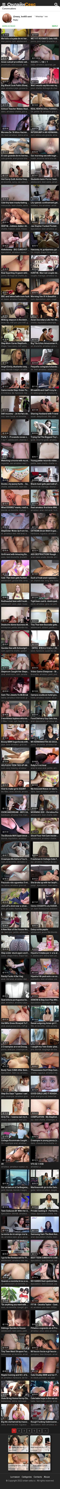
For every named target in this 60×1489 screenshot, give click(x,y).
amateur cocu (52, 276)
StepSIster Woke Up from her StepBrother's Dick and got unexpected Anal (15, 531)
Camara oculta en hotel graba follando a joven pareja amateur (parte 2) (45, 695)
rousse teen (27, 604)
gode (33, 440)
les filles (4, 791)
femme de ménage (40, 487)
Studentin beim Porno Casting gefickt (45, 179)
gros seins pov (26, 744)
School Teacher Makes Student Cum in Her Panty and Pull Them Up (15, 109)
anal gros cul (41, 1096)
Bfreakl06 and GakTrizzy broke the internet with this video (45, 390)
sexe (18, 229)
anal (42, 510)
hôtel (33, 698)
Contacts (38, 1477)
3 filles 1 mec (7, 721)
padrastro (35, 979)
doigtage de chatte (50, 1049)
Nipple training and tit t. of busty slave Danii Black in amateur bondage (15, 1375)
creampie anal (22, 1049)
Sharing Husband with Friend (44, 414)
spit (15, 721)
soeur (3, 956)
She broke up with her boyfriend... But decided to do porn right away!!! (45, 882)
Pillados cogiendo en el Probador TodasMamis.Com (45, 1328)
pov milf (22, 322)
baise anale (41, 557)
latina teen (49, 956)
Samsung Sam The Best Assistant (45, 1234)
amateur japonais (44, 65)
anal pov (11, 1049)
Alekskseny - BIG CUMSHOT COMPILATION (15, 249)
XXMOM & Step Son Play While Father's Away (45, 1000)
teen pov (8, 932)
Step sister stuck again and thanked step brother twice (15, 953)
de (32, 369)
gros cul (48, 604)
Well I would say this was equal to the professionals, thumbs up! (45, 85)
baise (6, 299)
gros (20, 1237)
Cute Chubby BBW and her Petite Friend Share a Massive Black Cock (45, 1375)
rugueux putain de (27, 1424)
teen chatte (17, 205)
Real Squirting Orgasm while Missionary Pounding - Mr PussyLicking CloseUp (15, 273)
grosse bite (24, 88)
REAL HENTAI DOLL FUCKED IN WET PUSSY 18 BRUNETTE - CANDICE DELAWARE (45, 109)
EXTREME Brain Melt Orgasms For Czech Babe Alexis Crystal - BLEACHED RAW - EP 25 (45, 531)
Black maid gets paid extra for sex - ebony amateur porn (45, 484)
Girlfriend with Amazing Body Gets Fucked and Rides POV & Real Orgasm (15, 554)
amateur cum (27, 674)
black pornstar (40, 1378)
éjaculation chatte (45, 1213)
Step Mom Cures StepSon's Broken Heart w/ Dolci (15, 343)
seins (3, 1424)
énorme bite (12, 1424)
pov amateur (28, 111)
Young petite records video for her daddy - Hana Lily (45, 460)
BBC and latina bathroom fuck (15, 296)
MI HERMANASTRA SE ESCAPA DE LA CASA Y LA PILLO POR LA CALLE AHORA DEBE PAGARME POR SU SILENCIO (45, 742)
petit (50, 674)
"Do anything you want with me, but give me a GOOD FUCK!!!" (15, 1304)
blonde (4, 510)
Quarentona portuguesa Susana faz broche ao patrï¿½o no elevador (15, 1000)
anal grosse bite (20, 158)
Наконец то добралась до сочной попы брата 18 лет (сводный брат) (45, 249)
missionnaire (27, 229)
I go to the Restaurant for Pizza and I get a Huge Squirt (15, 1258)
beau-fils (5, 322)
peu (3, 1096)
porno (8, 41)
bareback (5, 815)
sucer (33, 416)
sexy (3, 369)
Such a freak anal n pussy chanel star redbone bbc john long (45, 578)
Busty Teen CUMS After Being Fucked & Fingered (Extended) (15, 1070)
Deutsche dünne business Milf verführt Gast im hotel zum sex (15, 625)
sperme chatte (13, 651)
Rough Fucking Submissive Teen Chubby (45, 1422)
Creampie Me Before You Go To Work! (15, 859)
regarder (5, 463)
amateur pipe (12, 88)
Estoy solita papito (39, 929)
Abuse (47, 1477)
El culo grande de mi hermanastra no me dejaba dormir (15, 155)
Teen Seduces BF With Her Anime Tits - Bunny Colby (15, 1211)
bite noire (54, 580)
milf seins (22, 346)
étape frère (46, 252)
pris (32, 1049)
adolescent (36, 182)
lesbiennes (55, 909)
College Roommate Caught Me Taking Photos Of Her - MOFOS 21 (15, 1140)
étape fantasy (25, 956)
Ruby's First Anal (38, 765)
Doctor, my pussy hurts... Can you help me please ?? (15, 484)
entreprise (6, 627)
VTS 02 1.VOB (37, 1164)
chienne (23, 440)
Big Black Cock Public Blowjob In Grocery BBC (15, 85)
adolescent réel (27, 932)
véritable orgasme (25, 862)
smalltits (24, 369)
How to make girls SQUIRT (13, 789)
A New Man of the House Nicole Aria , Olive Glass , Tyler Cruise (15, 929)
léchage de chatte (51, 88)
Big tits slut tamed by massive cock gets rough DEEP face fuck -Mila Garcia (15, 1422)
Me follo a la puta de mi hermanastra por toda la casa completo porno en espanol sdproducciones (15, 38)
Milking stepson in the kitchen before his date (15, 320)
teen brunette (12, 557)
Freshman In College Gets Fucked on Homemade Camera (45, 859)
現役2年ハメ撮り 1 (39, 62)
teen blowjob (47, 1260)
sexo (42, 1331)
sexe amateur (12, 744)
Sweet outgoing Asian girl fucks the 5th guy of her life (45, 1023)
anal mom (10, 674)
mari (25, 815)
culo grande (6, 158)
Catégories (27, 1477)
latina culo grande (44, 135)
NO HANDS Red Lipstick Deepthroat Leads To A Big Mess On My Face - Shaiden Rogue (45, 1281)
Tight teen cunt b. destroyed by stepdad (45, 601)
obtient (45, 627)
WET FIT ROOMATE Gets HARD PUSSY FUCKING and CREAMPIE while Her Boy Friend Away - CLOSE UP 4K (45, 38)
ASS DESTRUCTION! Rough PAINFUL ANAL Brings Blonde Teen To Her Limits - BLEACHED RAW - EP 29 (45, 554)
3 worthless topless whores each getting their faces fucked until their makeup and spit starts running (15, 718)
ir (31, 956)
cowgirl (20, 1307)
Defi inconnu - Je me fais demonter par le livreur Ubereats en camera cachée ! (15, 414)
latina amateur (25, 135)
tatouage (46, 1002)
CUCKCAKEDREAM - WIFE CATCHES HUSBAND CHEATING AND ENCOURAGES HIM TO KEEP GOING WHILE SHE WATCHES (15, 812)
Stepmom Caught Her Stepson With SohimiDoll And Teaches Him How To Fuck (15, 671)
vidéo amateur (52, 1026)
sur (32, 862)
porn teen (41, 41)
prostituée (6, 65)
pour (33, 88)
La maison (15, 1477)
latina (3, 698)
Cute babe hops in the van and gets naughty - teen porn (45, 1398)
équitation (13, 838)
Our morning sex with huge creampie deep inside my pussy (45, 155)
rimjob (37, 252)
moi (3, 41)
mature (22, 510)
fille (49, 416)
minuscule (6, 205)
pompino (35, 1354)
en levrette (6, 182)
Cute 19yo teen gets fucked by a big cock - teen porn (15, 578)
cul (19, 182)
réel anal (48, 510)
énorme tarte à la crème (48, 158)
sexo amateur (51, 1331)
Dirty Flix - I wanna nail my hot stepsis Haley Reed (15, 1117)
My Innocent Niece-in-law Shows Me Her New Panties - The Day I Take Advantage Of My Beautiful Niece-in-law (45, 789)
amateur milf (52, 1073)
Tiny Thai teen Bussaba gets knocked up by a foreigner (45, 625)
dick (3, 909)
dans (3, 111)
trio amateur (45, 205)
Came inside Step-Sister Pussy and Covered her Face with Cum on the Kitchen (15, 390)
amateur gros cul (18, 885)
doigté (54, 1190)
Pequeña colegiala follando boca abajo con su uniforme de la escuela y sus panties (45, 366)
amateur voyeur (19, 252)
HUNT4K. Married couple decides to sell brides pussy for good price (45, 273)
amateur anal (52, 721)
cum (14, 41)
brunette (51, 41)
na (2, 885)
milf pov (13, 322)
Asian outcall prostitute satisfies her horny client (15, 62)
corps (33, 1213)
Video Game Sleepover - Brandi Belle (45, 671)
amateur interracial (16, 698)
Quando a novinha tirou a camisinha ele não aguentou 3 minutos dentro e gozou (15, 1281)
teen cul (15, 1073)
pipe (3, 88)
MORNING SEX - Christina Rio (44, 812)
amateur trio (16, 815)
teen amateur (11, 135)
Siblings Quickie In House (13, 1328)
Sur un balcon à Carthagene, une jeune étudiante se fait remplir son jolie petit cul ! (15, 1187)
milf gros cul (27, 1026)
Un (32, 111)
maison (11, 229)
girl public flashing (14, 909)
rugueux (43, 533)
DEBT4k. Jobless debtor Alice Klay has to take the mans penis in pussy (15, 226)
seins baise (26, 182)
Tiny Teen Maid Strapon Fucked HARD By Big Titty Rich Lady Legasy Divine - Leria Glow (15, 1351)
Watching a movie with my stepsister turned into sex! (15, 460)
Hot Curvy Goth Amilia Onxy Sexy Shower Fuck (15, 179)
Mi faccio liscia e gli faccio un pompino (45, 1351)
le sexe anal (41, 768)
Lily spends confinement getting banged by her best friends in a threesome (45, 203)
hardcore (19, 393)
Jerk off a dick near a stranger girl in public (15, 906)
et (2, 299)
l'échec (56, 510)
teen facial (10, 416)
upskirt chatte (27, 651)
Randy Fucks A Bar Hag (12, 976)
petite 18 (38, 111)
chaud (4, 1120)
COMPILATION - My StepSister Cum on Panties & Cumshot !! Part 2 (45, 1117)
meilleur (34, 205)
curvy (14, 182)
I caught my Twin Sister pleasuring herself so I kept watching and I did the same (45, 1047)
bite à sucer (17, 65)
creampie (10, 1096)
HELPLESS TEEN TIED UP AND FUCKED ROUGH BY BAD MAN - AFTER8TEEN (15, 765)
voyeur (29, 1167)
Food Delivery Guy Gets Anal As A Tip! (45, 718)
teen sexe (23, 487)
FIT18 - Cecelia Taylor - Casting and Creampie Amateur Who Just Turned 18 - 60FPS (45, 1304)
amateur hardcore (18, 299)
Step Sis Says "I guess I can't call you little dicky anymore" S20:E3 (15, 1093)
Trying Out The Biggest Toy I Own (45, 437)
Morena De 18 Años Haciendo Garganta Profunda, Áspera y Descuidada (15, 132)
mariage (41, 276)
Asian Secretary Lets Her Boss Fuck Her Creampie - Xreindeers (45, 320)
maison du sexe (50, 862)
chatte (39, 88)
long (47, 580)
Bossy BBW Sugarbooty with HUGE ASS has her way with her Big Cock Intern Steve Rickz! (15, 742)
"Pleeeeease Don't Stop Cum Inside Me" (45, 1070)
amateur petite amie (27, 838)
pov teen (46, 1307)
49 (2, 1164)
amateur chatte (14, 111)
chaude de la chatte (45, 1143)
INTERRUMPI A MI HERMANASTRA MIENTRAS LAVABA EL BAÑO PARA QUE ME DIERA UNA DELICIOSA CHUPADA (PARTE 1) (45, 132)
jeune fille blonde (49, 932)
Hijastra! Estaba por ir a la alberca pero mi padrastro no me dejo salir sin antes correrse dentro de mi (45, 953)
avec (3, 557)
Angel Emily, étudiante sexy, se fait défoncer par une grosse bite (15, 366)
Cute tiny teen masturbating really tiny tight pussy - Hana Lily (15, 203)
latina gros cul (39, 393)
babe (33, 65)
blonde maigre (13, 369)
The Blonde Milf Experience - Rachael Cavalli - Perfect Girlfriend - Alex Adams (15, 836)
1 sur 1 (4, 440)
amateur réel (10, 533)
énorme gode (42, 440)
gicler (33, 1190)
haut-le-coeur (24, 721)
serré (25, 205)
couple (34, 276)
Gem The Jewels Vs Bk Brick (14, 695)
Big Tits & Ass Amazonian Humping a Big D (45, 343)
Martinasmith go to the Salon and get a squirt (45, 1187)
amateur (55, 205)
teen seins (46, 182)
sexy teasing (12, 768)
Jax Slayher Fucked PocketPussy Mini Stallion (45, 226)
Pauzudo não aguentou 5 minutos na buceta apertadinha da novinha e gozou (15, 882)
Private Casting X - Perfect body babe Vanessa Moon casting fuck (45, 1211)
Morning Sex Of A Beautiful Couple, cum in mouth (45, 296)
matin (33, 158)
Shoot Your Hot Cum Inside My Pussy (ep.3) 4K (45, 836)
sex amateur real (18, 463)
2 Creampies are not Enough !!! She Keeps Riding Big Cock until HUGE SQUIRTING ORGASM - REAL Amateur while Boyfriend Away (15, 1047)
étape (4, 346)
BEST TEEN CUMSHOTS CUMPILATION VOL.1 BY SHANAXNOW (45, 1258)
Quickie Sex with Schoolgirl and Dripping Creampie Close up (15, 648)
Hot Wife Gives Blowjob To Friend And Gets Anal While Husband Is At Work (15, 1023)
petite (33, 463)
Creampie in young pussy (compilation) (45, 1140)
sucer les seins (52, 651)
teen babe (41, 1401)
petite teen (55, 791)
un (32, 346)
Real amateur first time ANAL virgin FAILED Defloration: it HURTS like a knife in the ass (45, 507)
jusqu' (33, 885)
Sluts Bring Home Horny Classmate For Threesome (15, 1398)
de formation (28, 1378)
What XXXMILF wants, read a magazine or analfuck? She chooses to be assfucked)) (15, 507)
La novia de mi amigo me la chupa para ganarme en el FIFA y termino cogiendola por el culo (15, 1234)
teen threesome (41, 909)
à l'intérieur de (7, 393)
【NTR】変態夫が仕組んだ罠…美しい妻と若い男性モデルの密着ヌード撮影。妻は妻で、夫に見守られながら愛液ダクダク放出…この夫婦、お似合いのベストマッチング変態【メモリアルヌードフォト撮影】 (45, 648)
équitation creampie (47, 322)
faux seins (12, 346)
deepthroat (42, 416)
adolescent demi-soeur (27, 41)
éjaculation (36, 229)
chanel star (39, 580)
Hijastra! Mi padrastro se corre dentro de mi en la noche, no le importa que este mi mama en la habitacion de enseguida (45, 976)
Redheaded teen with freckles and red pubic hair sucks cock (15, 601)
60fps (54, 1307)
